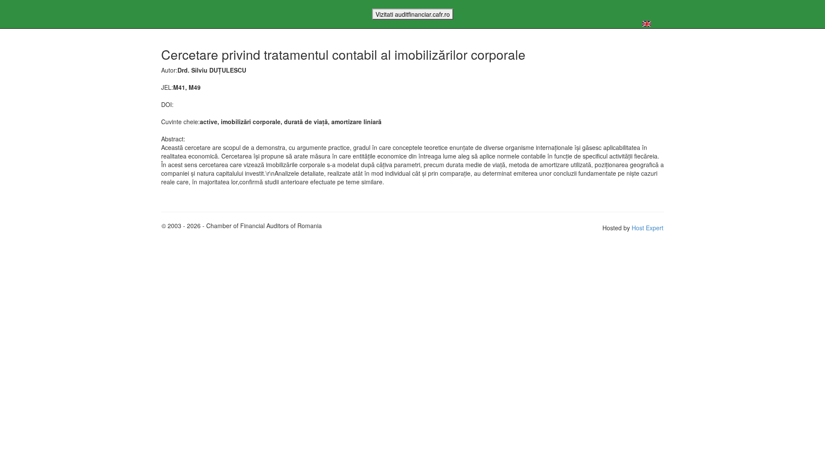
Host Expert (647, 227)
